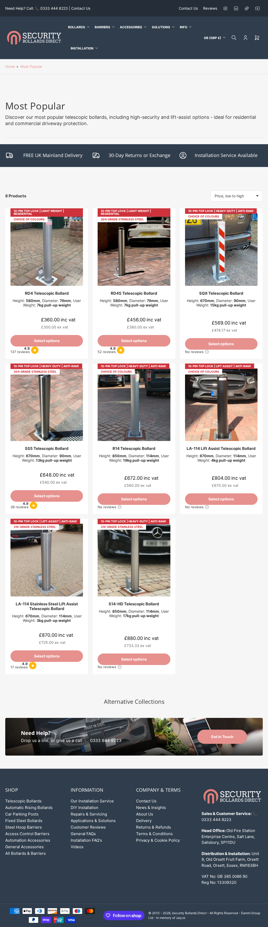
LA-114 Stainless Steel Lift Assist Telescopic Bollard (47, 606)
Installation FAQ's (86, 840)
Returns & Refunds (153, 827)
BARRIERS (102, 27)
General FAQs (83, 833)
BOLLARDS (76, 27)
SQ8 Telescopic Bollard (221, 293)
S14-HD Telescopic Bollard (134, 603)
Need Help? (36, 732)
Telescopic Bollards (23, 800)
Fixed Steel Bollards (23, 820)
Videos (77, 846)
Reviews (210, 8)
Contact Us (188, 8)
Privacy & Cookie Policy (158, 840)
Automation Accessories (27, 840)
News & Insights (151, 807)
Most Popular (31, 66)
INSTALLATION (82, 48)
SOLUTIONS (161, 27)
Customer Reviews (88, 827)
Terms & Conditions (154, 833)
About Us (144, 814)
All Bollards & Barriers (25, 853)
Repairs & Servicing (89, 814)
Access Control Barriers (27, 833)
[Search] (234, 37)
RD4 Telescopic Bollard (47, 293)
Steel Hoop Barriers (23, 827)
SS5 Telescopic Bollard (47, 448)
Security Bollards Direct (189, 913)
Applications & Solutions (93, 820)
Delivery (144, 820)
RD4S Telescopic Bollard (134, 293)
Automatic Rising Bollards (29, 807)
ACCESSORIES (131, 27)
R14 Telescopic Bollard (134, 448)
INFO (183, 27)
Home (10, 66)
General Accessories (24, 846)
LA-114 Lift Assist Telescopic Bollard (221, 448)
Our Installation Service (92, 800)
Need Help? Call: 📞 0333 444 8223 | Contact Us (47, 8)
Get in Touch (222, 736)
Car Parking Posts (21, 814)
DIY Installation (84, 807)
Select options (47, 340)
